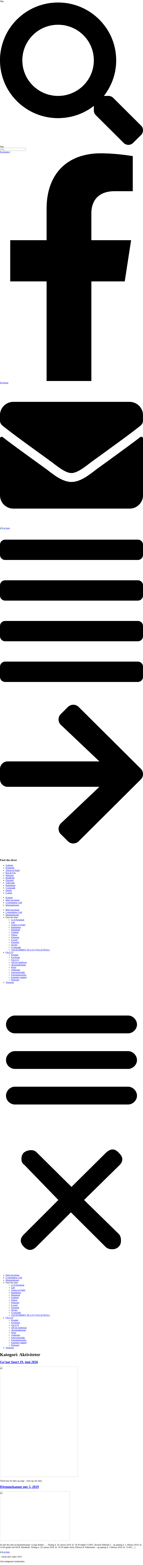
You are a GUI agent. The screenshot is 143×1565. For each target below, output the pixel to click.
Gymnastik (16, 947)
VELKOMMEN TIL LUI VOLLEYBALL (30, 950)
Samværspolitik (18, 972)
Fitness (14, 935)
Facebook (15, 957)
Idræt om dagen (12, 910)
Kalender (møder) (19, 977)
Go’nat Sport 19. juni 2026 (19, 1362)
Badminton (16, 927)
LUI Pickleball (17, 920)
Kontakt (14, 955)
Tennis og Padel (18, 925)
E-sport (14, 940)
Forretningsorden (18, 975)
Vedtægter (15, 970)
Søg (1, 1)
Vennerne (10, 982)
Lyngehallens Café (14, 912)
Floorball (15, 942)
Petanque (15, 937)
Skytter (14, 945)
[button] (71, 1129)
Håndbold (15, 930)
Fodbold (15, 932)
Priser (13, 967)
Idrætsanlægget (12, 915)
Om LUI (9, 952)
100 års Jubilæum (19, 962)
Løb (13, 922)
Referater (15, 980)
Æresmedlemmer (18, 965)
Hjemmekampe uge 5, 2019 (19, 1487)
